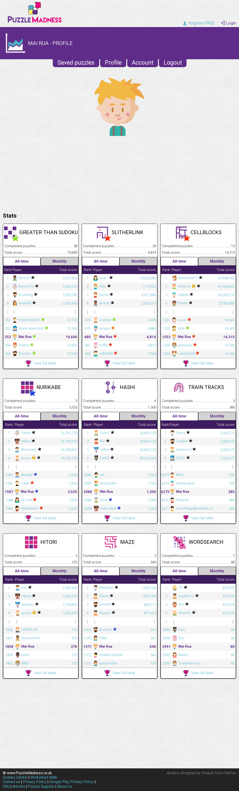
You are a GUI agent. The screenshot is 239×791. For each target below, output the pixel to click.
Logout (173, 62)
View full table (45, 363)
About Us (64, 786)
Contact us (11, 782)
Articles (19, 786)
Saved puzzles (76, 62)
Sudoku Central (15, 777)
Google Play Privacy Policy (71, 782)
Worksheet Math (43, 777)
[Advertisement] (119, 173)
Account (142, 62)
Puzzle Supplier (41, 786)
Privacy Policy (34, 782)
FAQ (6, 786)
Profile (113, 62)
